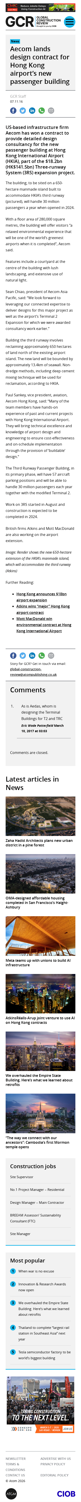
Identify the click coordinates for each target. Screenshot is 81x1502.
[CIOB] (57, 1494)
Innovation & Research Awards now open (42, 1287)
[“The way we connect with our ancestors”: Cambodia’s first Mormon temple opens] (40, 1113)
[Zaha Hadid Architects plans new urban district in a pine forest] (40, 816)
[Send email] (51, 110)
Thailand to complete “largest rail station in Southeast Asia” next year (43, 1333)
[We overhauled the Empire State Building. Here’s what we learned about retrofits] (40, 1051)
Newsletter (16, 1458)
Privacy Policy (52, 1464)
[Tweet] (23, 110)
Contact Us (15, 1475)
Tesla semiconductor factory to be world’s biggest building (44, 1355)
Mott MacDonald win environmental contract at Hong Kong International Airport (43, 624)
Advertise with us (55, 1458)
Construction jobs (33, 1166)
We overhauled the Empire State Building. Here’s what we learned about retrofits (43, 1309)
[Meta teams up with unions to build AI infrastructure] (40, 936)
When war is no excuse (36, 1271)
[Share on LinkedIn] (32, 110)
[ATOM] (23, 1494)
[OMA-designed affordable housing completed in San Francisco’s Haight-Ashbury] (40, 874)
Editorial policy (54, 1475)
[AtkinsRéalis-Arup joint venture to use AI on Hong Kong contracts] (40, 993)
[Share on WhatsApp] (41, 110)
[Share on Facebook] (13, 110)
